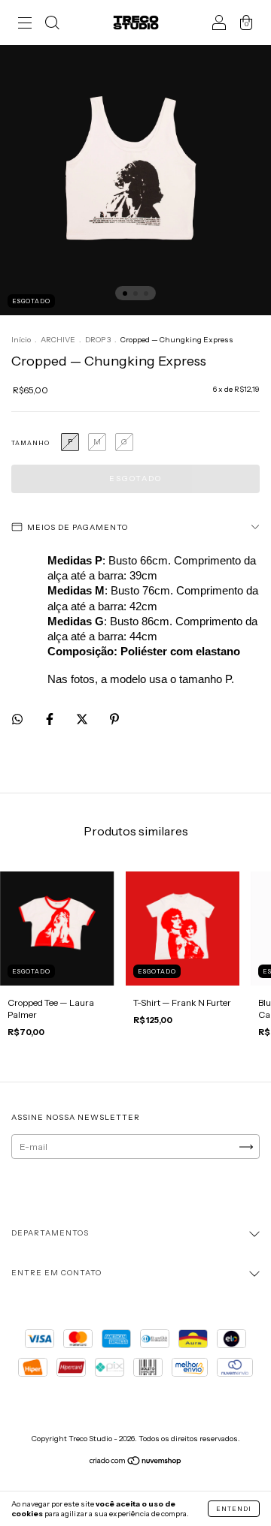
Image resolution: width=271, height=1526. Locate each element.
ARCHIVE (58, 340)
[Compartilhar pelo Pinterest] (114, 719)
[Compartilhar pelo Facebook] (50, 719)
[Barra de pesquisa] (51, 24)
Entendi (233, 1508)
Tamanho (30, 443)
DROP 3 (98, 340)
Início (21, 340)
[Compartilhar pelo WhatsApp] (17, 719)
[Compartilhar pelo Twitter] (83, 719)
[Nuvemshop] (136, 1462)
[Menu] (24, 24)
